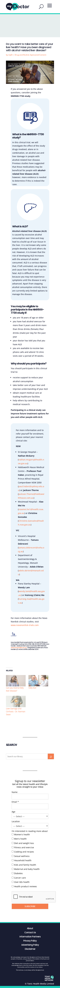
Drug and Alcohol (22, 55)
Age (13, 811)
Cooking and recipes (24, 851)
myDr (10, 55)
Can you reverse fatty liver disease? (15, 689)
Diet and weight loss (24, 843)
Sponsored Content (38, 55)
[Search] (51, 756)
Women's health (22, 834)
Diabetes (18, 873)
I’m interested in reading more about (30, 831)
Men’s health (20, 838)
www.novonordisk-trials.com (25, 625)
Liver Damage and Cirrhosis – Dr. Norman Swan (15, 711)
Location (16, 821)
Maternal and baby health (27, 869)
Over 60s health (22, 882)
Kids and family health (25, 864)
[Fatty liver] (38, 680)
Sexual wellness (22, 856)
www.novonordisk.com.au (19, 648)
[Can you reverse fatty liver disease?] (16, 680)
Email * (15, 801)
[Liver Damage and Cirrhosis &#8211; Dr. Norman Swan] (16, 701)
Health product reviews (25, 886)
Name (14, 792)
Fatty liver (32, 687)
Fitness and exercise (24, 847)
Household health (22, 860)
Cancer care (20, 877)
